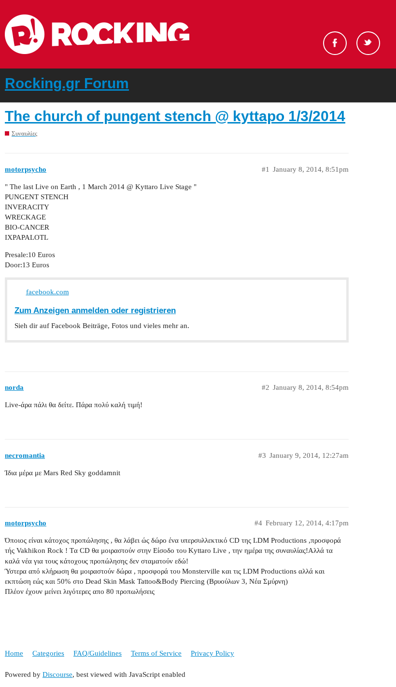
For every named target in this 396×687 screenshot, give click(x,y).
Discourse (57, 674)
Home (14, 653)
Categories (48, 653)
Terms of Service (156, 653)
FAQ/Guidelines (97, 653)
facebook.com (47, 292)
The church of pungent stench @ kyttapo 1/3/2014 (175, 116)
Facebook (335, 43)
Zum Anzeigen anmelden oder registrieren (95, 310)
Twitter (368, 43)
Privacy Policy (212, 653)
